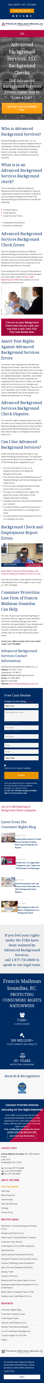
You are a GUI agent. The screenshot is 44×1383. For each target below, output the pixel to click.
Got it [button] (22, 1377)
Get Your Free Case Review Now (22, 108)
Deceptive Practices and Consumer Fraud (19, 1259)
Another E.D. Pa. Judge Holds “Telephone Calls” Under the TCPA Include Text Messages (28, 865)
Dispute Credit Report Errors (14, 1322)
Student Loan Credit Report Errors (16, 1296)
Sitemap (4, 1208)
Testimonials (7, 1199)
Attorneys (5, 1191)
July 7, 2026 (22, 903)
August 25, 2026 (20, 835)
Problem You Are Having (18, 701)
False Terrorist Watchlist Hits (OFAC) (17, 1267)
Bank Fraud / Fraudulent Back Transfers (18, 1237)
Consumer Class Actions (11, 1242)
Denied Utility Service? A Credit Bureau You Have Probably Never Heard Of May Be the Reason (28, 843)
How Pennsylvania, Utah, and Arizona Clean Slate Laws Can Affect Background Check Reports (27, 887)
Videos (4, 1339)
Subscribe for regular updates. (17, 768)
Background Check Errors (12, 1233)
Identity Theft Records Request (14, 1327)
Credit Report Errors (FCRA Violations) (17, 1246)
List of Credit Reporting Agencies (15, 1331)
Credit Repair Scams (10, 1318)
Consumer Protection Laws (13, 1314)
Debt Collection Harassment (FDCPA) (17, 1254)
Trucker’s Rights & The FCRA (13, 1335)
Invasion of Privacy (9, 1276)
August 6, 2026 (21, 859)
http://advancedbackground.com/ (23, 683)
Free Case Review (22, 10)
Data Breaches (7, 1250)
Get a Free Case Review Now (22, 1136)
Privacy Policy (7, 1212)
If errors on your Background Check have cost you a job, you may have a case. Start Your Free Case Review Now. (22, 327)
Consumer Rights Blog (11, 1309)
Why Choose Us (8, 1195)
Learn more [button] (9, 1371)
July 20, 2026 (19, 880)
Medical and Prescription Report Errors (18, 1280)
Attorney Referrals (9, 1203)
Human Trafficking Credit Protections (17, 1263)
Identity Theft (7, 1272)
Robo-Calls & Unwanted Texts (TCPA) (17, 1292)
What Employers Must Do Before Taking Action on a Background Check (28, 910)
